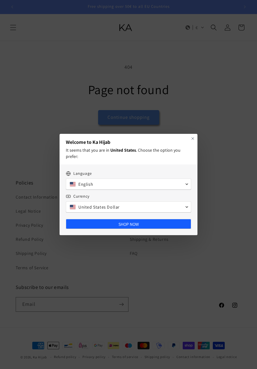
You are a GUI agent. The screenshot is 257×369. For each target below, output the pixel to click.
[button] (128, 184)
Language (82, 173)
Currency (81, 196)
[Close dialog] (192, 138)
